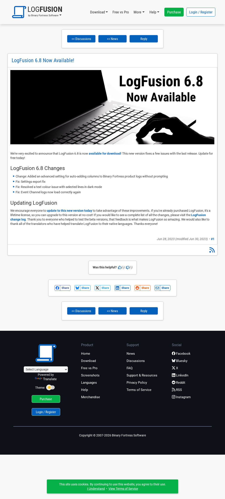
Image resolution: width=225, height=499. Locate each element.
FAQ (129, 368)
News (131, 354)
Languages (89, 383)
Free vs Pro (120, 12)
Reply (143, 39)
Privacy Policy (137, 383)
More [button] (137, 12)
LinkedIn (182, 375)
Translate (50, 379)
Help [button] (152, 12)
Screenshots (90, 375)
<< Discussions (81, 39)
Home (85, 354)
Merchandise (90, 397)
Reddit (180, 383)
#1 (212, 239)
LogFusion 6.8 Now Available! (43, 60)
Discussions (136, 361)
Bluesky (181, 361)
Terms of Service (139, 390)
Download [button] (97, 12)
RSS (179, 390)
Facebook (183, 354)
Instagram (183, 397)
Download (88, 361)
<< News (112, 39)
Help (84, 390)
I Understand (96, 488)
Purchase (174, 12)
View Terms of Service (123, 488)
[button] (37, 12)
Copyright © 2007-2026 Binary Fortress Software (112, 435)
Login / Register (200, 12)
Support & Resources (142, 375)
